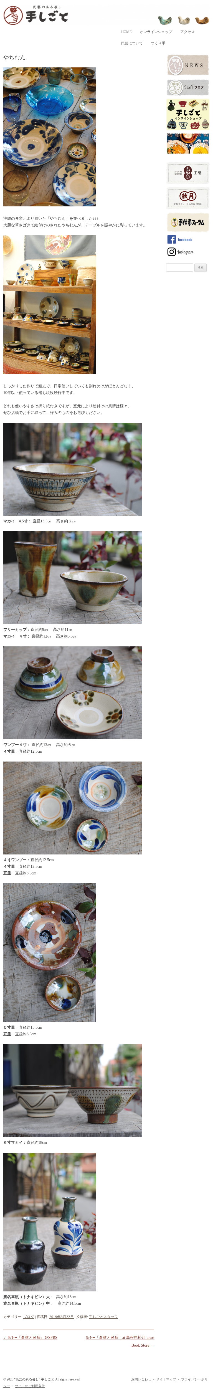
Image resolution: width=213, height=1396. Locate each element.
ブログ (28, 1317)
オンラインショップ (156, 32)
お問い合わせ (141, 1379)
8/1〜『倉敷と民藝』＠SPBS (30, 1338)
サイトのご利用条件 (30, 1386)
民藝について (132, 43)
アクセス (187, 32)
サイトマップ (166, 1379)
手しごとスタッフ (103, 1317)
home (126, 32)
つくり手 (158, 43)
